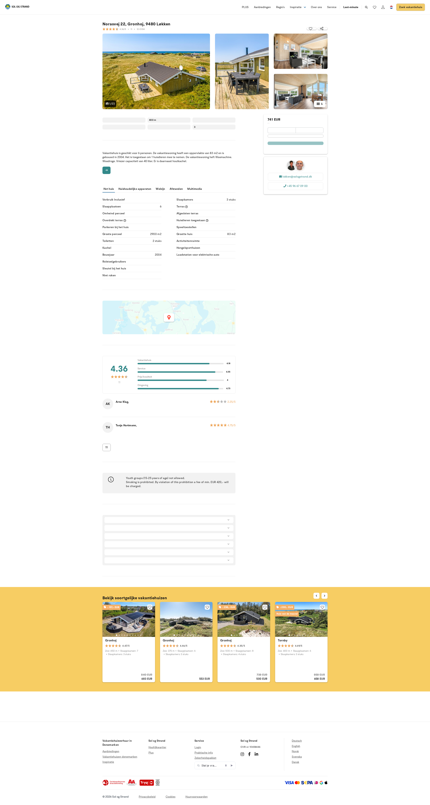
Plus (151, 753)
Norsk (295, 751)
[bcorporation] (158, 785)
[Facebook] (249, 754)
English (296, 746)
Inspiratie (108, 762)
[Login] (382, 7)
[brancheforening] (114, 785)
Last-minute (350, 7)
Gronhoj (111, 640)
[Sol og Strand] (17, 7)
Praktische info (204, 753)
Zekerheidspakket (205, 758)
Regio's (280, 7)
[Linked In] (256, 754)
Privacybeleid (147, 797)
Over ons (316, 7)
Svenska (297, 757)
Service (331, 7)
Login (198, 747)
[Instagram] (242, 754)
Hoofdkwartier (157, 747)
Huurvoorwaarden (196, 797)
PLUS (245, 7)
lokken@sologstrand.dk (297, 177)
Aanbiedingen (262, 7)
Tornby (283, 640)
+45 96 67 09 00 (297, 186)
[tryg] (147, 785)
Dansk (295, 762)
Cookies (170, 797)
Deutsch (297, 741)
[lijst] (374, 7)
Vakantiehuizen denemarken (119, 757)
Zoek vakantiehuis (410, 7)
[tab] (116, 635)
